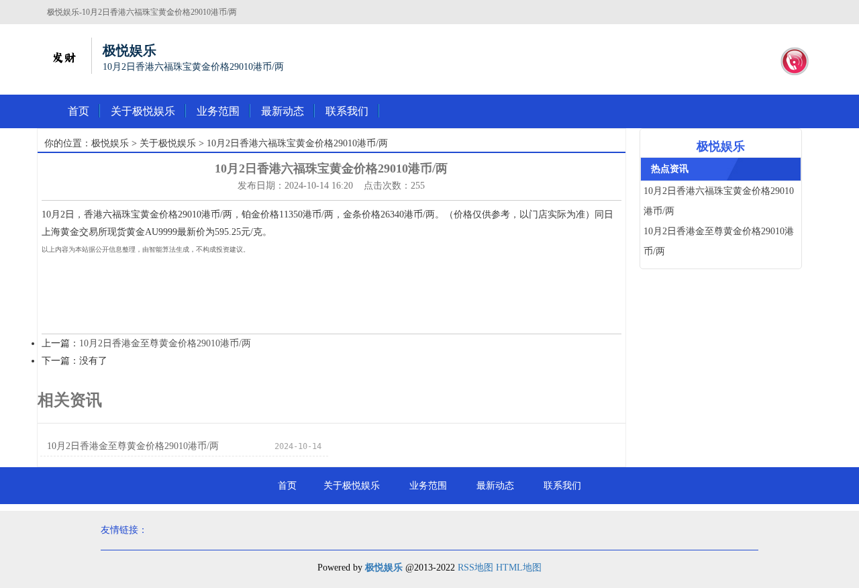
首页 (78, 111)
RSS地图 (475, 567)
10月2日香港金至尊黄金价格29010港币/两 (165, 343)
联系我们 (346, 111)
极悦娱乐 (110, 143)
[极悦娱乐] (64, 56)
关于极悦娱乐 (143, 111)
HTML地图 (519, 567)
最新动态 (282, 111)
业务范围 (218, 111)
